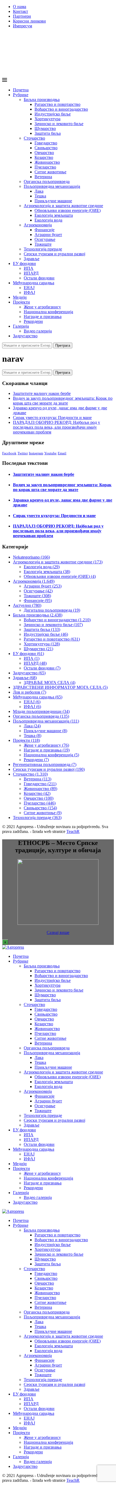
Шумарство (45, 128)
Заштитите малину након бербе (42, 393)
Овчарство (44, 152)
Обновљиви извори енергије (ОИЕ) (68, 210)
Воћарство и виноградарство (61, 109)
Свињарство (46, 147)
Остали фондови (39, 278)
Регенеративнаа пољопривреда (44, 764)
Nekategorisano (31, 557)
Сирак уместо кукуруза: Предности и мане (52, 417)
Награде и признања (43, 316)
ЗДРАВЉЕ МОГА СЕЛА (49, 682)
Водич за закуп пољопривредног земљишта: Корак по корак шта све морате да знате (62, 400)
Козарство (44, 157)
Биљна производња (42, 99)
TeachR (73, 831)
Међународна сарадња (33, 282)
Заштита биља (48, 133)
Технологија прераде (43, 249)
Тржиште (43, 244)
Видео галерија (38, 331)
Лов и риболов (29, 692)
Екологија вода (48, 220)
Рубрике (20, 94)
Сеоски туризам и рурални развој (54, 254)
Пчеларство (45, 167)
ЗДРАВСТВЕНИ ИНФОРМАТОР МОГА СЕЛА (60, 687)
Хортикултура (47, 119)
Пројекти (21, 302)
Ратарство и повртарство (57, 104)
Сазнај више (58, 932)
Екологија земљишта (54, 215)
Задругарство (25, 336)
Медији (20, 297)
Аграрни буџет (48, 234)
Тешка (40, 196)
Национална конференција (48, 311)
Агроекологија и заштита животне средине (63, 205)
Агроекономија (38, 225)
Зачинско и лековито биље (59, 123)
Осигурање (45, 239)
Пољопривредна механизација (52, 186)
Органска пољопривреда (47, 181)
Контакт (20, 11)
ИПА (28, 268)
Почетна (21, 90)
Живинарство (47, 162)
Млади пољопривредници (41, 711)
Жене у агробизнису (42, 307)
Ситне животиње (50, 172)
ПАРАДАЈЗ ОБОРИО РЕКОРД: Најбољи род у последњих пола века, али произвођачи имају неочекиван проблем (56, 427)
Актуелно (27, 605)
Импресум (22, 26)
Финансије (44, 229)
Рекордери (33, 321)
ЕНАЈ (29, 287)
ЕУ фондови (24, 263)
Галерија (21, 326)
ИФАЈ (29, 292)
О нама (19, 6)
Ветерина (43, 176)
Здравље (31, 258)
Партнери (22, 16)
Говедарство (46, 143)
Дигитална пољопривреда (52, 610)
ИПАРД (31, 273)
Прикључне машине (53, 201)
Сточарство (34, 138)
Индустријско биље (53, 114)
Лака (39, 191)
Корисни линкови (29, 21)
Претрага (62, 345)
